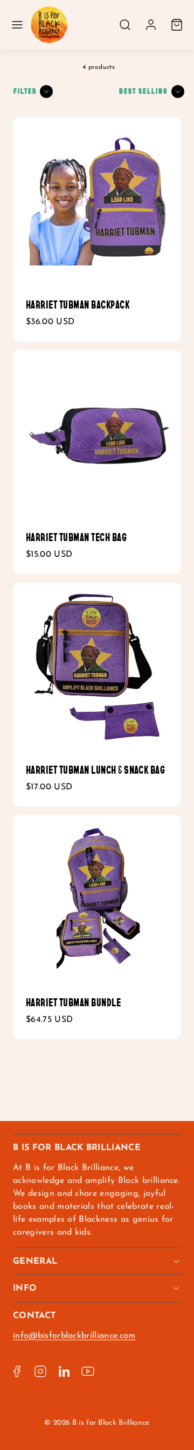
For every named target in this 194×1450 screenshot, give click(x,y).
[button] (17, 25)
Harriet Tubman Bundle (73, 1002)
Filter (25, 91)
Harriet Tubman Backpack (77, 304)
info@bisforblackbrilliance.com (74, 1336)
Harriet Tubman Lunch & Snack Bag (95, 769)
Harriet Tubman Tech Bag (76, 537)
